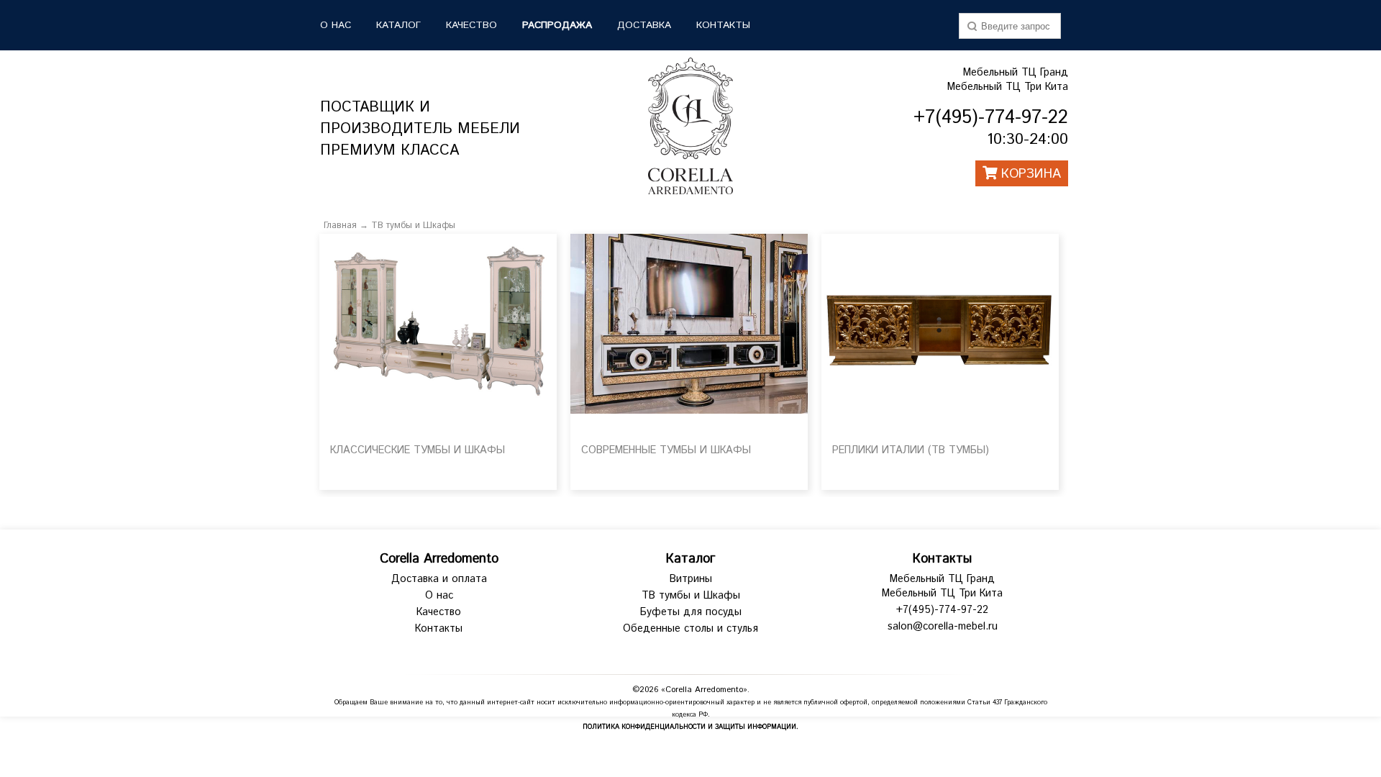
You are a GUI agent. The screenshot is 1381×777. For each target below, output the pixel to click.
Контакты (723, 25)
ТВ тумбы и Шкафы (413, 225)
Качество (438, 612)
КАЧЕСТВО (471, 25)
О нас (439, 596)
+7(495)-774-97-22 (942, 610)
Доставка (644, 25)
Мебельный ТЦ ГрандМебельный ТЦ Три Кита (1007, 79)
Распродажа (557, 25)
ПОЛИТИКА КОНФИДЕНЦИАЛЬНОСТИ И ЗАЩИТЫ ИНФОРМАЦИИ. (690, 727)
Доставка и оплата (439, 579)
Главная (340, 225)
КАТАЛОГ (398, 25)
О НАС (335, 25)
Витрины (691, 579)
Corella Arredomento (439, 559)
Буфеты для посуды (691, 612)
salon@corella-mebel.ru (943, 626)
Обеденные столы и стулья (690, 629)
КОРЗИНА (1029, 174)
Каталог (690, 559)
